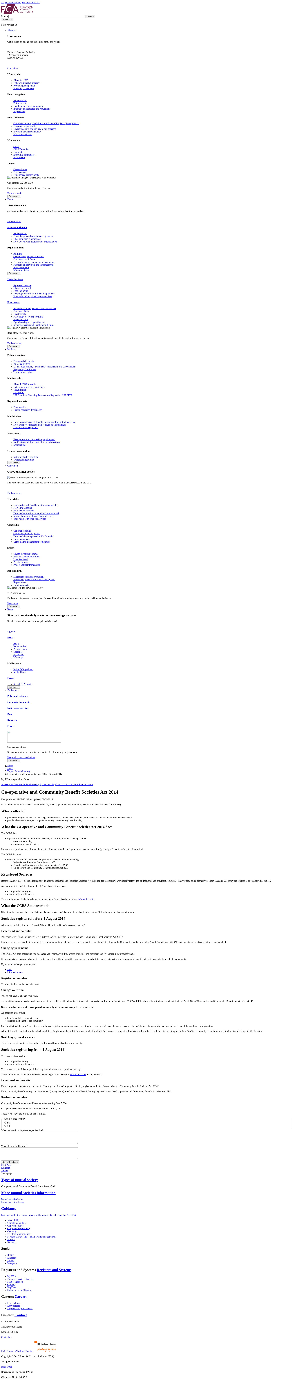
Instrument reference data (25, 457)
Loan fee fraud (20, 559)
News (10, 609)
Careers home (20, 169)
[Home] (17, 13)
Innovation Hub (21, 267)
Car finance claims (22, 530)
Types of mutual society (18, 771)
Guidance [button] (8, 1208)
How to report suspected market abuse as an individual (39, 424)
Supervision (19, 111)
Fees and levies (20, 291)
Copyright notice (15, 1225)
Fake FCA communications (26, 556)
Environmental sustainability (27, 131)
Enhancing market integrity (26, 83)
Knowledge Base (21, 364)
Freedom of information (18, 1234)
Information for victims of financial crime (33, 516)
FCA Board (19, 157)
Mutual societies (21, 270)
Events (10, 678)
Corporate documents (18, 702)
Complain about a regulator (26, 533)
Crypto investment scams (25, 554)
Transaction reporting (23, 459)
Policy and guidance (17, 696)
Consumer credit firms (24, 259)
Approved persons (22, 285)
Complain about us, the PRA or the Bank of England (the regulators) (46, 123)
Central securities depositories (27, 410)
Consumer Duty (21, 311)
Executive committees (23, 154)
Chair (16, 146)
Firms (10, 199)
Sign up (11, 631)
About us (11, 30)
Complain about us (16, 1223)
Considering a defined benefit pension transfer (35, 505)
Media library (19, 672)
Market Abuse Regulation (25, 427)
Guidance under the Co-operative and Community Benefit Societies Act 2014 (38, 1215)
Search (4, 16)
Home (10, 765)
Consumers (12, 465)
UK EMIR (18, 392)
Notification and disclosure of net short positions (36, 442)
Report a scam (20, 582)
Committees (19, 152)
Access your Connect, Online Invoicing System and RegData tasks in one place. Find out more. (47, 784)
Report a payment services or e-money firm (34, 579)
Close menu (14, 196)
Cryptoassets (19, 314)
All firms (17, 253)
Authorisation (20, 100)
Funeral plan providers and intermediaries (33, 264)
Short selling (19, 445)
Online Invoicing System (19, 1290)
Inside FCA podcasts (23, 669)
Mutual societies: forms (12, 1202)
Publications (13, 690)
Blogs (16, 643)
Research (12, 720)
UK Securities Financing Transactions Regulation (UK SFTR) (43, 395)
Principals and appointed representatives (32, 296)
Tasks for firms (15, 279)
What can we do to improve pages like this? (22, 1130)
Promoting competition (24, 85)
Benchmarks (19, 407)
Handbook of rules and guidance (29, 106)
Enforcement (19, 103)
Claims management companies (28, 256)
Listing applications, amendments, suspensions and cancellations (44, 366)
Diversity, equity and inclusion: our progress (34, 129)
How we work (14, 193)
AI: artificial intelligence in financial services (34, 308)
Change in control (22, 288)
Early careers (19, 172)
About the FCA (21, 80)
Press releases (20, 649)
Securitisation (19, 389)
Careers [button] (21, 1296)
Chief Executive (21, 149)
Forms (10, 726)
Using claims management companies (31, 541)
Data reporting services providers (29, 387)
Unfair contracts (21, 585)
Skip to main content (11, 2)
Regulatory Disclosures (24, 369)
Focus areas (13, 302)
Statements (18, 654)
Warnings (18, 657)
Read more (12, 603)
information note (86, 899)
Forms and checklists (23, 361)
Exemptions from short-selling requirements (34, 439)
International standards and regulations (31, 108)
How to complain (21, 539)
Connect (11, 1284)
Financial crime (20, 319)
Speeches (17, 651)
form (9, 969)
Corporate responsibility (24, 126)
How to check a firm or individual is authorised (36, 513)
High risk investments (23, 510)
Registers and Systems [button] (54, 1270)
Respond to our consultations (21, 757)
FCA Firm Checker (22, 508)
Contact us (12, 68)
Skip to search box (31, 2)
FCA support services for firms (28, 316)
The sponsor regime (23, 372)
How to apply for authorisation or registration (35, 241)
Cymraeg (11, 1231)
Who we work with (22, 134)
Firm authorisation (17, 227)
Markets (11, 349)
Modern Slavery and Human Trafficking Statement (31, 1236)
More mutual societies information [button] (28, 1193)
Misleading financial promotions (28, 576)
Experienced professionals (26, 175)
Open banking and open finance (28, 322)
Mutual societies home (12, 1199)
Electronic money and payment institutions (33, 262)
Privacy (11, 1239)
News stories (19, 646)
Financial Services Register (20, 1279)
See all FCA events (22, 684)
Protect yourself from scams (26, 565)
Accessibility (13, 1220)
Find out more (14, 221)
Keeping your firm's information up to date (33, 293)
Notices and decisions (18, 708)
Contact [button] (20, 1315)
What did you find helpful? (14, 1146)
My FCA (11, 1276)
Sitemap (11, 1242)
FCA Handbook (15, 1281)
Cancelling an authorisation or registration (33, 236)
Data (9, 714)
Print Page (6, 1165)
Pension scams (20, 562)
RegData (11, 1287)
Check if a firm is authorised (27, 239)
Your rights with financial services (29, 519)
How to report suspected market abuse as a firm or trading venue (44, 422)
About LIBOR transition (25, 384)
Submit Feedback (10, 1162)
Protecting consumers (23, 88)
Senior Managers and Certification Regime (33, 325)
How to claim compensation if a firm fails (33, 536)
